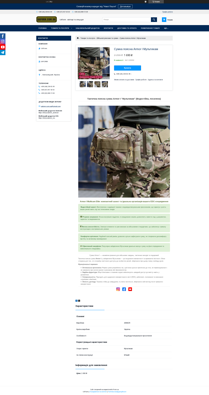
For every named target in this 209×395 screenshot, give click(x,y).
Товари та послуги (60, 28)
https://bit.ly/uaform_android (48, 113)
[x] (79, 301)
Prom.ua (116, 389)
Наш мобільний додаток (88, 28)
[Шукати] (154, 19)
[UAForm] (46, 22)
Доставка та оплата (127, 28)
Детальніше (125, 6)
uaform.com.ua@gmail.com (51, 106)
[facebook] (76, 301)
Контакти (108, 28)
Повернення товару (150, 28)
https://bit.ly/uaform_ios (47, 118)
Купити (127, 68)
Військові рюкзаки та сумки (107, 38)
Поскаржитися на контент (98, 392)
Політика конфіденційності (117, 392)
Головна (42, 28)
